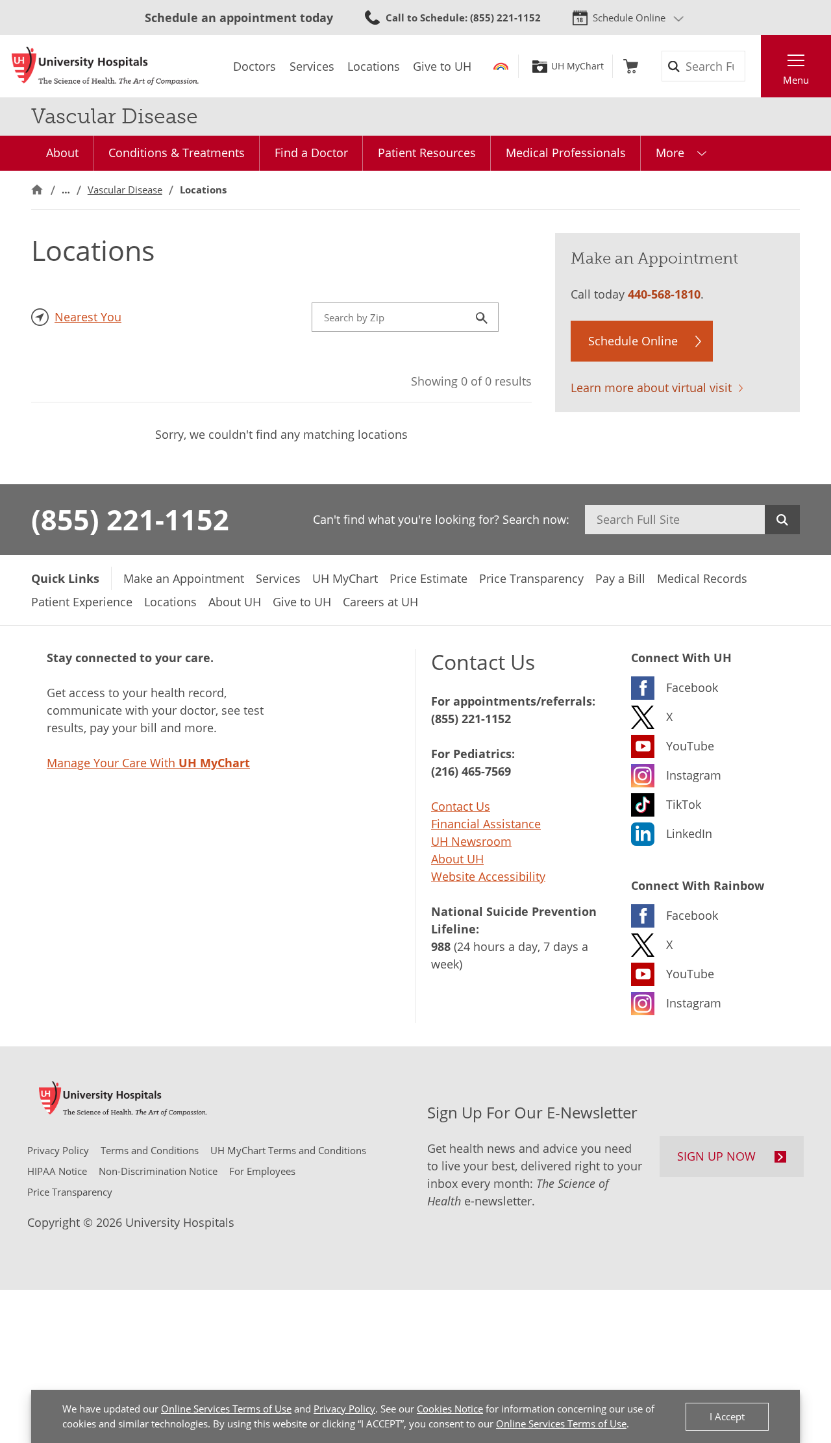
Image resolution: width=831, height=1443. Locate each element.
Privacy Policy (344, 1408)
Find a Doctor (311, 152)
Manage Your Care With (148, 763)
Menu (796, 79)
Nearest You (88, 317)
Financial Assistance (486, 824)
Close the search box (754, 66)
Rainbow (501, 66)
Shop (630, 66)
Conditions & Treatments (176, 152)
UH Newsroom (471, 841)
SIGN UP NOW (716, 1156)
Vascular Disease (125, 189)
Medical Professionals (566, 152)
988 (441, 946)
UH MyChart (577, 66)
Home (37, 189)
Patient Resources (427, 152)
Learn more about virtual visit (651, 387)
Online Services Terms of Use (226, 1408)
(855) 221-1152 (130, 519)
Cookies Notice (450, 1408)
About (62, 152)
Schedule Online (629, 17)
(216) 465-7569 (471, 771)
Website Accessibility (488, 876)
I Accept (727, 1416)
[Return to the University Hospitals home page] (105, 66)
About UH (457, 859)
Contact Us (460, 806)
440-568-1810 (664, 294)
